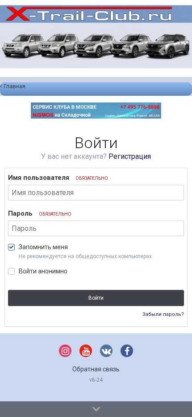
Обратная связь (96, 369)
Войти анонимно (43, 271)
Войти (96, 298)
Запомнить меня (43, 247)
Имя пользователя (58, 178)
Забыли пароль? (163, 314)
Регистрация (130, 156)
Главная (13, 86)
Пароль (39, 213)
